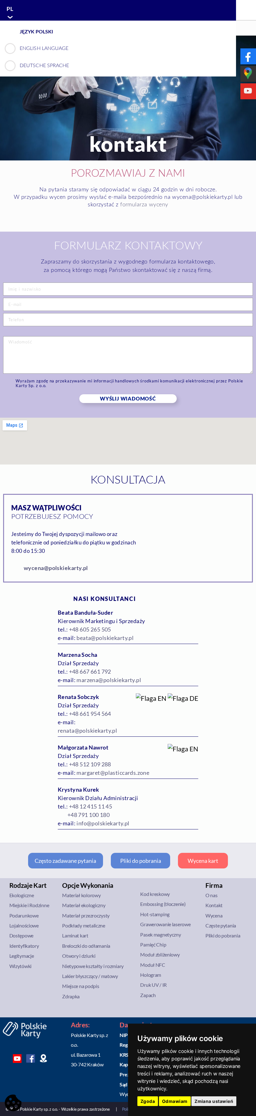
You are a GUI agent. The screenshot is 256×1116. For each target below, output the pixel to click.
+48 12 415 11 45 (90, 806)
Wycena (213, 915)
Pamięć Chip (153, 944)
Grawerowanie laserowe (165, 924)
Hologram (150, 975)
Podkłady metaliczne (83, 925)
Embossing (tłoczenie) (162, 904)
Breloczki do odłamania (86, 946)
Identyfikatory (24, 946)
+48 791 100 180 (88, 814)
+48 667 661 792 (90, 671)
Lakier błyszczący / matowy (90, 976)
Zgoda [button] (147, 1101)
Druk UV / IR (153, 985)
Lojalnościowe (24, 925)
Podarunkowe (24, 915)
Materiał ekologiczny (83, 905)
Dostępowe (21, 935)
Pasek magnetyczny (160, 934)
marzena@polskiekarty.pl (108, 679)
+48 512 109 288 (90, 764)
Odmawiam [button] (175, 1101)
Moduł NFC (152, 965)
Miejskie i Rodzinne (29, 905)
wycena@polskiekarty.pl (56, 567)
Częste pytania (220, 925)
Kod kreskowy (155, 894)
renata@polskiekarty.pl (87, 730)
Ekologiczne (21, 895)
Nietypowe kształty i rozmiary (93, 966)
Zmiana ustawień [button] (213, 1101)
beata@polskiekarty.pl (105, 637)
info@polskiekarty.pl (102, 823)
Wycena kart (203, 860)
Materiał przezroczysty (86, 915)
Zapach (147, 995)
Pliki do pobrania (140, 860)
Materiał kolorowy (81, 895)
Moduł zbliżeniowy (160, 954)
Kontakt (214, 905)
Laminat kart (75, 935)
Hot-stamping (155, 914)
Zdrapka (71, 996)
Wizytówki (20, 966)
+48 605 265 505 (90, 629)
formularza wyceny (144, 205)
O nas (211, 895)
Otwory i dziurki (79, 956)
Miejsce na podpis (80, 986)
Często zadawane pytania (65, 860)
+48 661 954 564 (90, 713)
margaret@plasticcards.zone (112, 772)
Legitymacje (21, 956)
